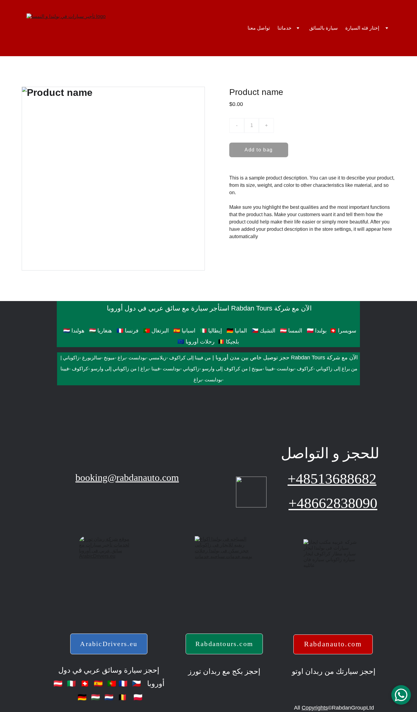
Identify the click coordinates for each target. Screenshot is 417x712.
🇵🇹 (110, 683)
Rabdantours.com (224, 644)
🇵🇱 (137, 697)
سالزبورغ (91, 357)
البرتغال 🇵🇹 (156, 331)
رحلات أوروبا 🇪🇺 (196, 342)
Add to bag (259, 149)
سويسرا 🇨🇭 (343, 331)
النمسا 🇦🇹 (291, 331)
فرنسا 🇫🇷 (128, 331)
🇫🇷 (123, 683)
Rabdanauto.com (333, 644)
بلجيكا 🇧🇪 (228, 342)
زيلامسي (157, 357)
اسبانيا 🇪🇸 (183, 331)
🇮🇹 (70, 683)
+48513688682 (332, 478)
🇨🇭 (83, 683)
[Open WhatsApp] (401, 695)
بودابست (137, 357)
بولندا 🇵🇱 (317, 331)
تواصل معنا (259, 28)
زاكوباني (71, 357)
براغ (122, 357)
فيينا (269, 368)
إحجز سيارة (140, 670)
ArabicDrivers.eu (108, 644)
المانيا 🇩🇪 (237, 331)
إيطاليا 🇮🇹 (211, 331)
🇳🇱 (108, 697)
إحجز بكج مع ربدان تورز (224, 671)
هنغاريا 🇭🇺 (100, 331)
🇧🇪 (121, 697)
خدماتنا (284, 28)
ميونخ (109, 357)
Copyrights (315, 708)
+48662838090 (332, 503)
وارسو (208, 368)
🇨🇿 (135, 683)
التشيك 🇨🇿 (263, 331)
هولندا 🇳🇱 (73, 331)
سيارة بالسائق (323, 28)
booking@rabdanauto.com (127, 477)
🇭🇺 (94, 697)
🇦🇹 (59, 683)
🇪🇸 (97, 683)
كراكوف (177, 357)
